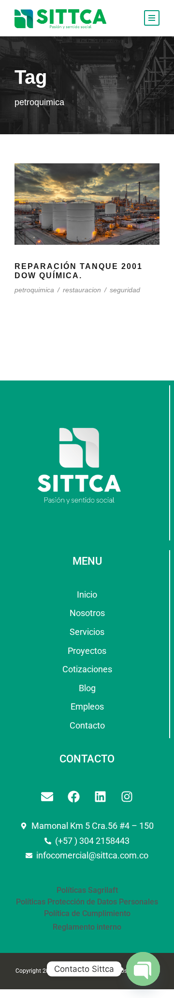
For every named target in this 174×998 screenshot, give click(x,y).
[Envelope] (47, 797)
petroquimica (34, 290)
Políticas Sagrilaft (87, 890)
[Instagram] (127, 797)
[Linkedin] (100, 797)
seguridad (125, 290)
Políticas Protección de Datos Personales (87, 901)
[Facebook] (74, 797)
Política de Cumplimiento (87, 913)
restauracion (82, 290)
